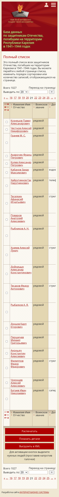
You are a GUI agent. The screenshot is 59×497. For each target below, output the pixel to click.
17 (15, 97)
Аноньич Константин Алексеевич (18, 353)
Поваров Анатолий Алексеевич (18, 218)
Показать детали (29, 438)
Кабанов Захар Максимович (20, 171)
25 (48, 97)
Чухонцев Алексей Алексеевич (18, 383)
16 (11, 97)
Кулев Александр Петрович (21, 164)
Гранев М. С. (18, 135)
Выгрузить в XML (29, 446)
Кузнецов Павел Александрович (21, 122)
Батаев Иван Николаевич (18, 392)
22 (35, 97)
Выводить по (11, 92)
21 (31, 98)
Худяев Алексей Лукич (20, 249)
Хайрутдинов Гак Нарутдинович (21, 181)
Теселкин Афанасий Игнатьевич (18, 199)
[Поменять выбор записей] (6, 110)
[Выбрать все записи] (6, 104)
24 (43, 97)
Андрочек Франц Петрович (21, 156)
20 (27, 97)
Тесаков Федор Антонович (20, 287)
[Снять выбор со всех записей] (6, 107)
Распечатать (29, 431)
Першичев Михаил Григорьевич (19, 340)
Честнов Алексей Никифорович (21, 129)
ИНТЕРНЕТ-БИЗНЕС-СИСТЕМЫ (34, 492)
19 (23, 97)
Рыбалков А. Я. (19, 305)
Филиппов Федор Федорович (18, 363)
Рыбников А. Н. (20, 228)
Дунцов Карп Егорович (19, 325)
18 (19, 97)
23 (39, 97)
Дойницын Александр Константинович (21, 269)
